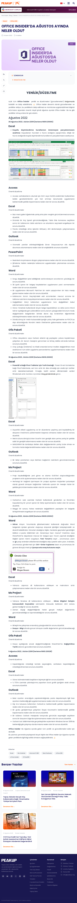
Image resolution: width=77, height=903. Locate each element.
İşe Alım (32, 863)
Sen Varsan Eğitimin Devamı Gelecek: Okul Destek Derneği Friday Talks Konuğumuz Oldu (56, 796)
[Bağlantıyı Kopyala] (4, 85)
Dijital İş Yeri (33, 888)
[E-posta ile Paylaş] (4, 91)
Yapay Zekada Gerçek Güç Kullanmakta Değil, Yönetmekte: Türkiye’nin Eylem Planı (16, 799)
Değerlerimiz (51, 867)
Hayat (49, 870)
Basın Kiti (50, 879)
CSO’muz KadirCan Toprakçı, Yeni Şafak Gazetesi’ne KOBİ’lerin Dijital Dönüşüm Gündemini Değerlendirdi (17, 839)
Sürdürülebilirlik (52, 873)
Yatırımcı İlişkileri (52, 885)
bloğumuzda (69, 101)
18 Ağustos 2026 (46, 790)
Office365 (26, 757)
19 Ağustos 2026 (8, 790)
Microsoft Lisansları (36, 873)
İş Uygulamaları (35, 867)
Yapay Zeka (34, 891)
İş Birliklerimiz (51, 876)
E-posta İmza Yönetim (37, 882)
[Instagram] (15, 876)
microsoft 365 (34, 753)
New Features (47, 753)
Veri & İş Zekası (35, 870)
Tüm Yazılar (68, 765)
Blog (10, 15)
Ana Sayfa (5, 15)
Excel (11, 753)
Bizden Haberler (58, 790)
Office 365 (13, 21)
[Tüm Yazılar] (74, 764)
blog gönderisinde (48, 374)
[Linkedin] (11, 876)
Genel (15, 15)
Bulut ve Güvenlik (35, 885)
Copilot (17, 790)
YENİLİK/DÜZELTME (19, 80)
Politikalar (50, 882)
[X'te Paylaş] (4, 80)
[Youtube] (7, 876)
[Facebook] (3, 876)
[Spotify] (24, 876)
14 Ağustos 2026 (8, 833)
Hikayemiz (50, 863)
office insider (14, 757)
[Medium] (20, 876)
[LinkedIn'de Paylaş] (4, 74)
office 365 (59, 753)
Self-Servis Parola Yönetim (36, 877)
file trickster (21, 753)
